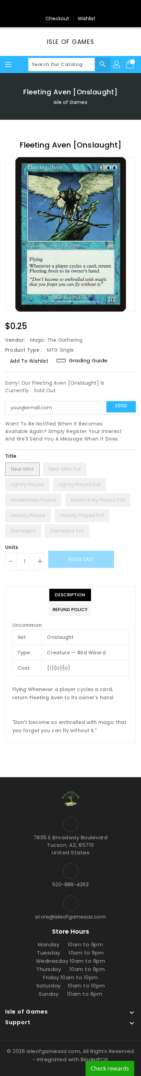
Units (11, 547)
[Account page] (117, 64)
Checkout (57, 18)
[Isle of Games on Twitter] (57, 8)
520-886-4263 (70, 884)
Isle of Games (70, 41)
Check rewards (110, 1068)
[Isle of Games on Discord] (96, 8)
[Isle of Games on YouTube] (83, 8)
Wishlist (87, 18)
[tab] (70, 595)
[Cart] (131, 64)
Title (11, 456)
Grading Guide (88, 360)
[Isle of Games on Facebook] (44, 8)
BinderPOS (94, 1059)
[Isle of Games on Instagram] (70, 8)
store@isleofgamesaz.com (70, 916)
